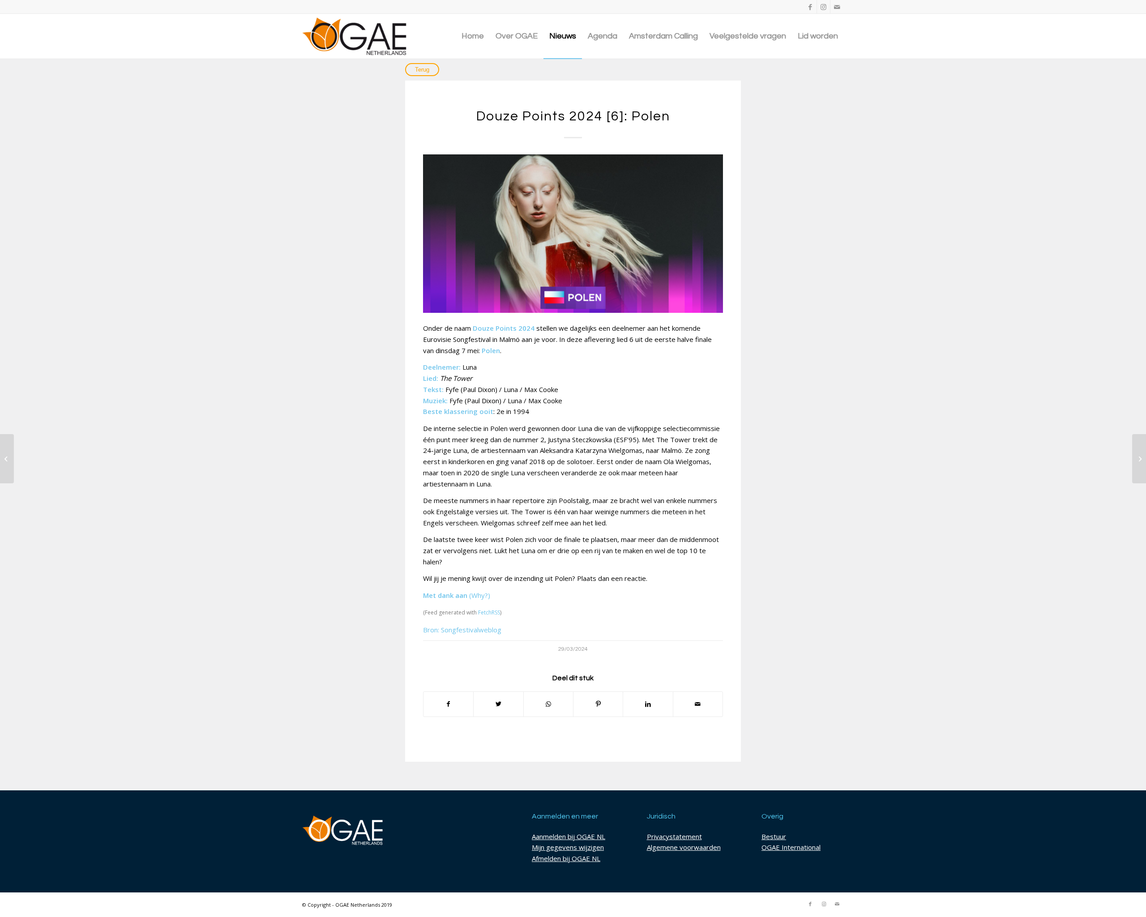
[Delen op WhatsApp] (548, 704)
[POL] (573, 233)
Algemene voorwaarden (684, 847)
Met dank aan (445, 595)
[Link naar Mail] (837, 6)
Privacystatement (674, 836)
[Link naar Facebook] (810, 6)
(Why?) (479, 595)
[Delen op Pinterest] (598, 704)
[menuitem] (473, 36)
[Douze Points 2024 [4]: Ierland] (1139, 458)
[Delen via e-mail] (698, 704)
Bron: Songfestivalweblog (462, 629)
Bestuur (773, 836)
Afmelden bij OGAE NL (566, 858)
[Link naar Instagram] (823, 6)
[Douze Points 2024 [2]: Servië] (7, 458)
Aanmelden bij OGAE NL (568, 836)
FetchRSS (489, 612)
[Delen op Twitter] (498, 704)
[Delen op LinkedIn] (647, 704)
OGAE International (791, 847)
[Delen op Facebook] (448, 704)
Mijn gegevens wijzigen (568, 847)
